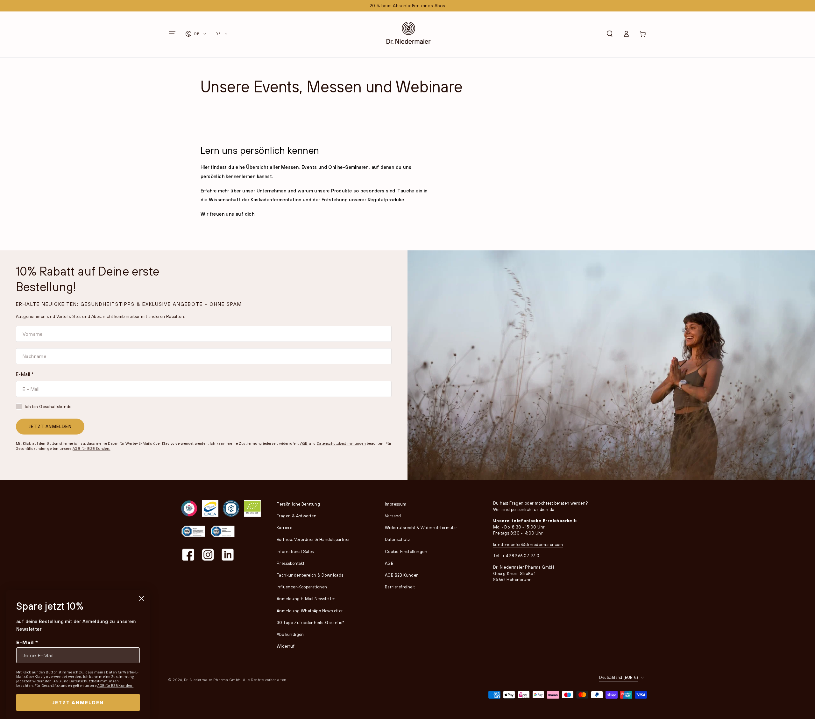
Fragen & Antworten (296, 516)
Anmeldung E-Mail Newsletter (306, 598)
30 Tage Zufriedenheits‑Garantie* (311, 622)
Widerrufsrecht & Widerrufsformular (421, 527)
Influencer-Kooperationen (302, 587)
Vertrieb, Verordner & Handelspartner (313, 539)
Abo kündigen (290, 634)
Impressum (396, 504)
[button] (609, 34)
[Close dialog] (141, 598)
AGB (304, 443)
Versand (393, 516)
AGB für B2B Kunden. (91, 448)
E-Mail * (25, 374)
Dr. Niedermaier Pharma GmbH (212, 679)
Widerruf (285, 646)
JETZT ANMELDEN (50, 426)
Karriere (284, 527)
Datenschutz (397, 539)
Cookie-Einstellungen (406, 551)
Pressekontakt (290, 563)
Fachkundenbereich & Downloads (310, 575)
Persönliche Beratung (298, 504)
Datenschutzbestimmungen (341, 443)
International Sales (295, 551)
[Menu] (172, 34)
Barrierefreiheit (400, 587)
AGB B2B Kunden (402, 575)
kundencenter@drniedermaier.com (528, 544)
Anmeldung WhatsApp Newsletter (310, 611)
